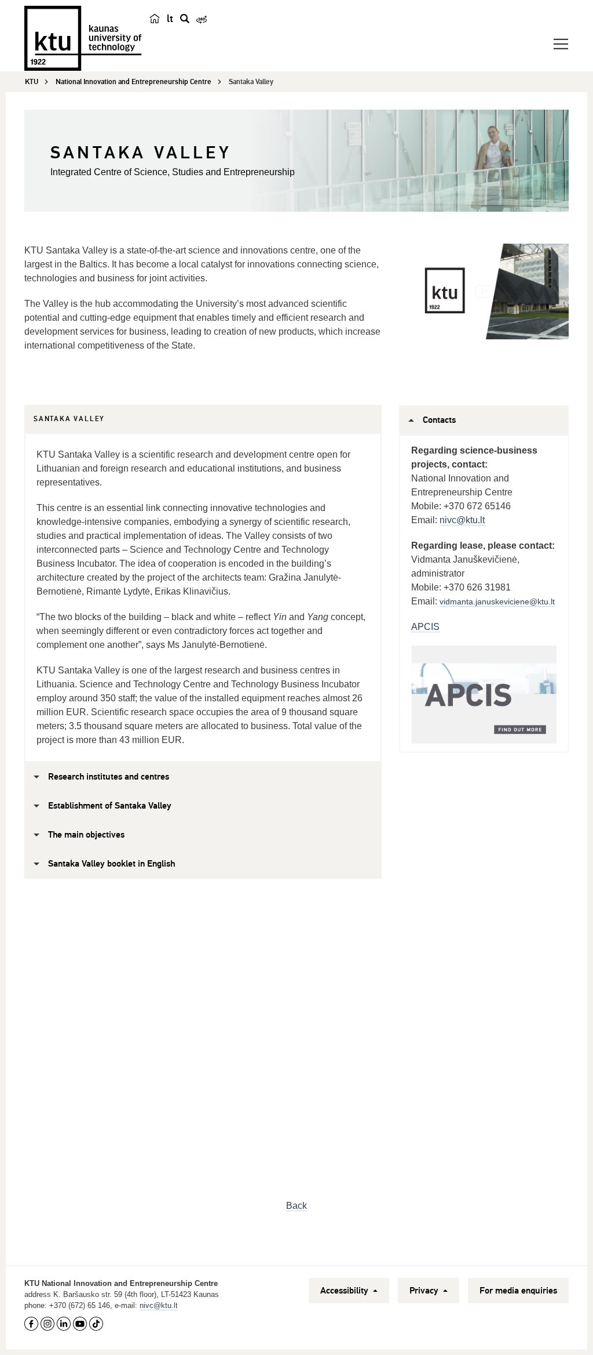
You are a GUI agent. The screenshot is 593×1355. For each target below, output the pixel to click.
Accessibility (345, 1290)
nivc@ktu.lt (462, 520)
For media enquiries (518, 1290)
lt (170, 18)
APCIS (425, 627)
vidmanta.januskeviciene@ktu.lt (497, 601)
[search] (184, 18)
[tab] (69, 419)
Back (296, 1206)
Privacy (425, 1290)
